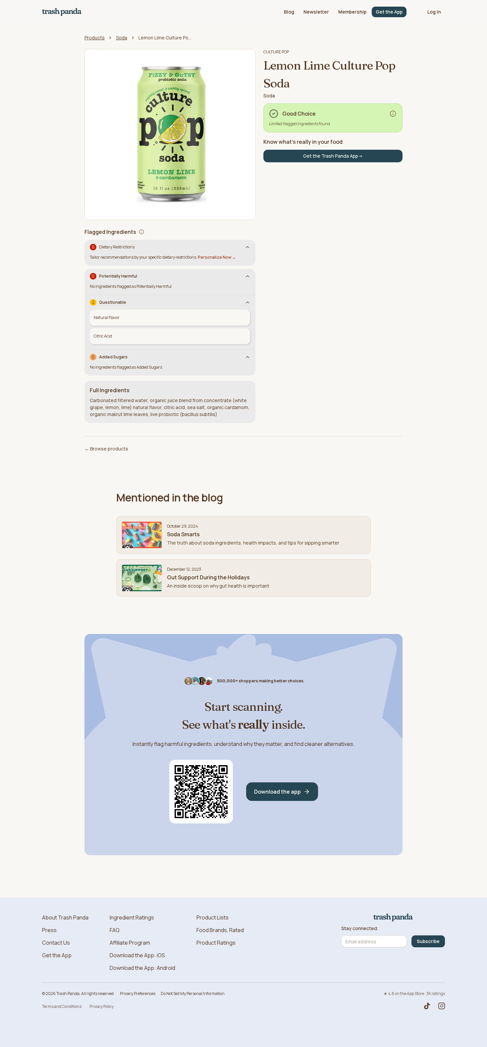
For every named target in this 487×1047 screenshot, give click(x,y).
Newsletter (316, 12)
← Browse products (106, 448)
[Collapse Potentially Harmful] (247, 276)
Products (94, 37)
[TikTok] (427, 1006)
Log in (434, 12)
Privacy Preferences (137, 993)
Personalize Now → (217, 257)
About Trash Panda (65, 917)
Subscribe (428, 941)
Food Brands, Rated (220, 930)
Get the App (389, 12)
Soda (121, 37)
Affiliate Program (130, 942)
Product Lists (212, 917)
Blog (289, 12)
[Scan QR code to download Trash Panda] (201, 791)
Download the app (277, 791)
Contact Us (56, 942)
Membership (352, 12)
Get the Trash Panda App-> (333, 156)
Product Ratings (216, 942)
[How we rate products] (393, 114)
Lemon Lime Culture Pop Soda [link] (164, 37)
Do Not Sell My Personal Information (193, 993)
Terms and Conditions (61, 1006)
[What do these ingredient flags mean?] (141, 232)
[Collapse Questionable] (247, 302)
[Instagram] (441, 1006)
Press (49, 930)
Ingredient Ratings (132, 917)
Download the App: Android (142, 967)
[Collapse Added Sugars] (247, 357)
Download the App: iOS (137, 955)
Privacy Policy (101, 1006)
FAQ (115, 930)
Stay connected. (359, 928)
